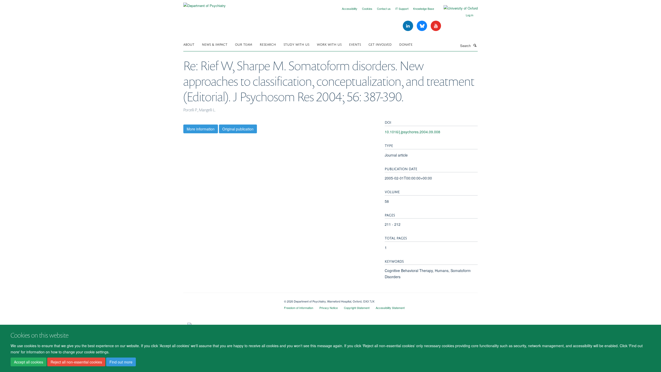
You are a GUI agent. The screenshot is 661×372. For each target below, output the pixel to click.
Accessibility (349, 8)
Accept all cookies (28, 362)
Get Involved (380, 44)
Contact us (384, 8)
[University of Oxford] (457, 8)
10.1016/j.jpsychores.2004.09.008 (412, 131)
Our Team (243, 44)
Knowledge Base (423, 8)
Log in (469, 15)
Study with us (296, 44)
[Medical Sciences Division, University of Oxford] (229, 299)
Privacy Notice (328, 308)
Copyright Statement (356, 308)
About (188, 44)
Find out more (120, 362)
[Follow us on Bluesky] (422, 26)
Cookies (367, 8)
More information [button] (201, 128)
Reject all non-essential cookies (76, 362)
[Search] (475, 45)
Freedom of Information (298, 308)
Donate (406, 44)
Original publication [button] (238, 128)
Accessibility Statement (390, 308)
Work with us (329, 44)
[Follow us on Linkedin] (408, 26)
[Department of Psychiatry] (204, 3)
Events (355, 44)
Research (268, 44)
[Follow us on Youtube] (436, 26)
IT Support (401, 8)
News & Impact (214, 44)
